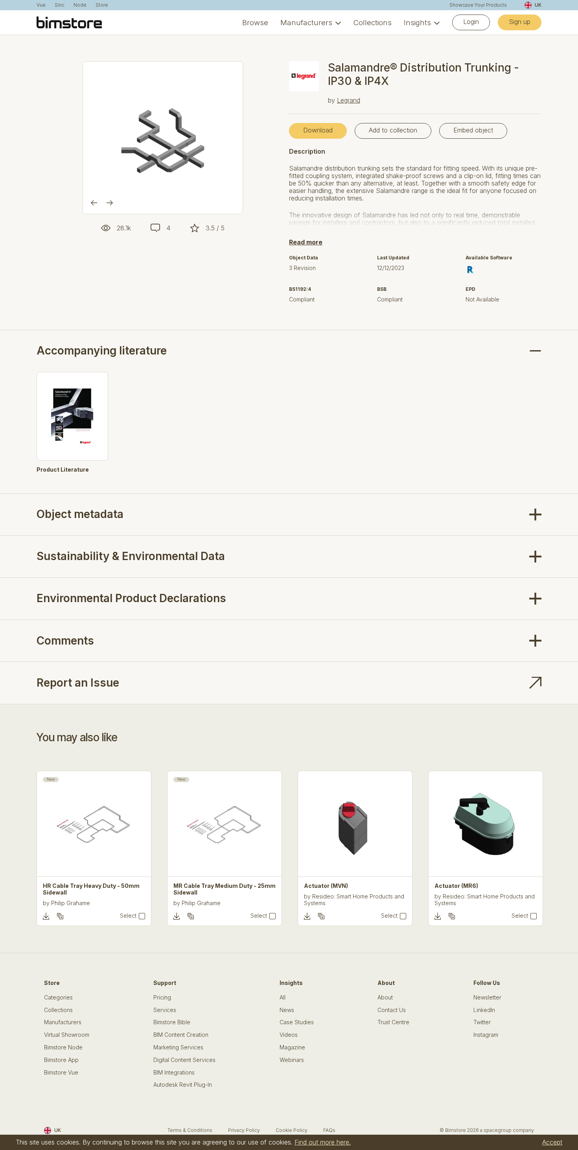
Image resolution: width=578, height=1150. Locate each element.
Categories (58, 997)
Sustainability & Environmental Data (131, 556)
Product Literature (63, 470)
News (287, 1010)
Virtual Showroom (66, 1035)
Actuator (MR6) (456, 886)
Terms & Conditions (190, 1130)
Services (164, 1010)
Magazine (292, 1047)
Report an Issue (78, 682)
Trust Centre (393, 1022)
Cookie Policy (291, 1130)
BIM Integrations (174, 1072)
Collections (372, 22)
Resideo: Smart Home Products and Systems (354, 899)
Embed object (473, 130)
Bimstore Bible (171, 1022)
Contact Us (391, 1010)
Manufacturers (306, 22)
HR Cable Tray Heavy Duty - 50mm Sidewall (91, 889)
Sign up (519, 22)
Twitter (482, 1022)
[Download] (46, 916)
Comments (65, 640)
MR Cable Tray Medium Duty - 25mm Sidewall (224, 889)
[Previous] (94, 203)
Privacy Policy (244, 1130)
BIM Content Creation (180, 1035)
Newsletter (487, 997)
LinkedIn (484, 1010)
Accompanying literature (102, 350)
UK (538, 5)
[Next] (109, 203)
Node (80, 5)
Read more (305, 242)
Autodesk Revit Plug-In (182, 1085)
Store (102, 5)
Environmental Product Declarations (131, 598)
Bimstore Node (63, 1047)
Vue (41, 5)
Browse (255, 22)
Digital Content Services (184, 1060)
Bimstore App (61, 1060)
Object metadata (80, 514)
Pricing (162, 997)
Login (471, 22)
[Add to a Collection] (60, 916)
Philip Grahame (70, 903)
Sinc (59, 5)
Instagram (485, 1035)
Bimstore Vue (61, 1072)
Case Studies (297, 1022)
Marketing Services (178, 1047)
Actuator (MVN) (326, 886)
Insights (417, 22)
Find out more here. (323, 1142)
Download (318, 130)
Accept (552, 1142)
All (282, 997)
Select (128, 916)
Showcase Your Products (478, 5)
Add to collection (393, 130)
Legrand (348, 100)
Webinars (292, 1060)
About (385, 997)
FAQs (329, 1130)
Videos (289, 1035)
